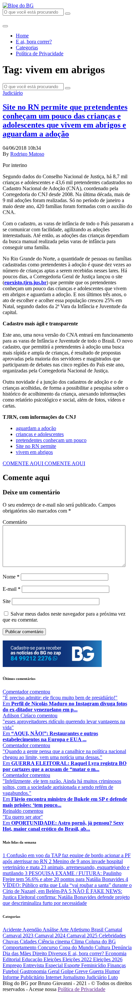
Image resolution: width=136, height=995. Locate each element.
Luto (113, 977)
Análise (51, 929)
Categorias (27, 47)
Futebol (11, 971)
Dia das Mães (17, 953)
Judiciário (13, 93)
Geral (54, 971)
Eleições (53, 959)
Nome (11, 577)
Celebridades (112, 935)
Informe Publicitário (24, 977)
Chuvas (11, 941)
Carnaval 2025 (83, 935)
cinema (63, 941)
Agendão (32, 929)
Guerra (97, 971)
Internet (54, 977)
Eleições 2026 (107, 959)
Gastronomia (34, 971)
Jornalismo (74, 977)
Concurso (48, 947)
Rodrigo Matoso (27, 154)
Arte (64, 929)
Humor (112, 971)
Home (22, 35)
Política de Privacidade (39, 53)
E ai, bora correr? (34, 41)
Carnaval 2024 (51, 935)
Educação (33, 959)
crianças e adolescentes (40, 434)
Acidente (12, 929)
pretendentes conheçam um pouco (51, 440)
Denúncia (122, 947)
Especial (54, 965)
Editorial (12, 959)
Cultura (103, 947)
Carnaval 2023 (19, 935)
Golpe (68, 971)
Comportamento (20, 947)
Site (7, 601)
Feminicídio (94, 965)
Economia (115, 953)
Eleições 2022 (77, 959)
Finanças (116, 965)
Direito (40, 953)
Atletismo (80, 929)
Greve (82, 971)
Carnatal (113, 929)
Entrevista (34, 965)
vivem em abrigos (34, 452)
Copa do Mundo (77, 947)
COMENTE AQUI (24, 463)
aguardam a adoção (36, 428)
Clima (78, 941)
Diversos (58, 953)
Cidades (29, 941)
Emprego (13, 965)
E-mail (11, 589)
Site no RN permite (36, 446)
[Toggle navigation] (5, 26)
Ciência (46, 941)
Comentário (15, 522)
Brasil (98, 929)
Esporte (72, 965)
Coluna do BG (100, 941)
